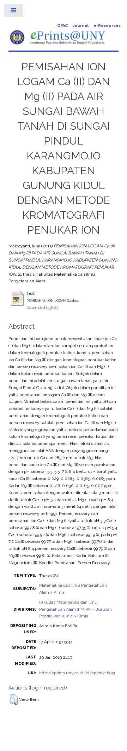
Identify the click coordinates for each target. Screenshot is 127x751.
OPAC (62, 25)
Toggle (14, 12)
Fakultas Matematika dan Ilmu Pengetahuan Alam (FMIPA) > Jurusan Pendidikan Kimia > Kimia (75, 609)
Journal (81, 25)
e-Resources (107, 25)
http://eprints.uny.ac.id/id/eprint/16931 (77, 672)
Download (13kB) (42, 307)
